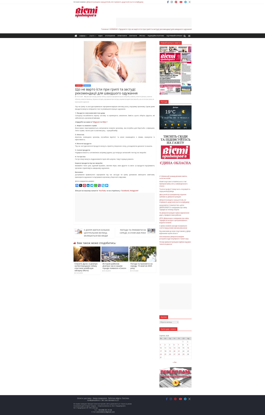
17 (161, 351)
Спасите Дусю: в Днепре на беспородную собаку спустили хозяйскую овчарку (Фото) (86, 267)
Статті (91, 36)
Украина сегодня (98, 99)
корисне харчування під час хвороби (118, 96)
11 (165, 348)
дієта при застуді (91, 96)
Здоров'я (87, 85)
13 (174, 348)
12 (170, 348)
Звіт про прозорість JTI (110, 400)
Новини (82, 36)
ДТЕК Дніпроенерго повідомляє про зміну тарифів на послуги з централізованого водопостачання (174, 220)
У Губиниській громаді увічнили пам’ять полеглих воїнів (106, 2)
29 (183, 354)
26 (170, 354)
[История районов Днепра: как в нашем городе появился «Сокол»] (114, 248)
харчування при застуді (111, 99)
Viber (104, 122)
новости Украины (86, 99)
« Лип (174, 362)
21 (179, 351)
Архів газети (122, 36)
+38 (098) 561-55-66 (105, 410)
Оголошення (110, 36)
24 (161, 354)
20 (174, 351)
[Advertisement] (154, 22)
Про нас (142, 36)
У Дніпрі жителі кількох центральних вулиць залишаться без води (97, 233)
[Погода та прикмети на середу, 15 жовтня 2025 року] (142, 248)
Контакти (133, 36)
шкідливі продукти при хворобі (128, 99)
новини (132, 96)
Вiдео (100, 36)
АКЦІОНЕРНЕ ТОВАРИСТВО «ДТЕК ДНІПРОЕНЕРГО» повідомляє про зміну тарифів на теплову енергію (173, 207)
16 (188, 348)
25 (165, 354)
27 (174, 354)
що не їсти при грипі (145, 99)
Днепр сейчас (101, 96)
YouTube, (102, 190)
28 (179, 354)
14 (179, 348)
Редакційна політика (156, 36)
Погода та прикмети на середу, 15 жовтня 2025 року (141, 265)
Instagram (134, 190)
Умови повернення (100, 398)
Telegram (96, 122)
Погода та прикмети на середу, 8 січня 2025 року (133, 231)
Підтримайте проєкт (174, 36)
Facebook (125, 190)
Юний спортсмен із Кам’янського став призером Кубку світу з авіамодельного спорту (173, 184)
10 (161, 348)
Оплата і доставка (84, 398)
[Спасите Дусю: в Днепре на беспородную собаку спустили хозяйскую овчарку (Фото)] (86, 248)
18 (165, 351)
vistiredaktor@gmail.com (105, 412)
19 (170, 351)
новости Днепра (141, 96)
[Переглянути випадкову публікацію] (189, 36)
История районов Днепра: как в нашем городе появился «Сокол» (114, 265)
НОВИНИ (79, 85)
